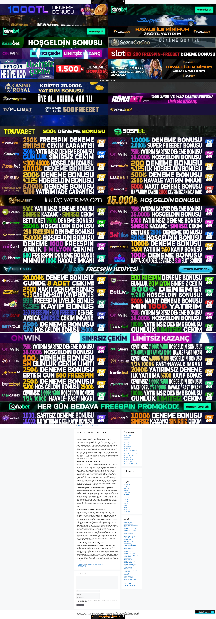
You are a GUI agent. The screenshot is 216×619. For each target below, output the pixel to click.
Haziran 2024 (127, 511)
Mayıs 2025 (126, 494)
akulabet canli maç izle (130, 528)
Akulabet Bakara (127, 457)
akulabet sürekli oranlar (82, 564)
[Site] (54, 142)
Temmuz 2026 (127, 484)
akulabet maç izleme (129, 553)
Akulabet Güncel (127, 444)
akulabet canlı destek (130, 530)
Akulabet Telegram (128, 562)
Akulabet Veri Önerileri (82, 565)
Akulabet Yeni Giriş (128, 568)
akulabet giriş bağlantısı (127, 543)
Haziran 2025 (127, 492)
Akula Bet (126, 441)
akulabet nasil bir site (128, 556)
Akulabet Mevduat (128, 461)
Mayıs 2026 (126, 488)
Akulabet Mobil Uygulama (131, 555)
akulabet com (127, 535)
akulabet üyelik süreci (127, 574)
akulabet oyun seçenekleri (127, 558)
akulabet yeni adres (128, 567)
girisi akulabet (128, 581)
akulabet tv (134, 562)
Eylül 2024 (126, 505)
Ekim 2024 (126, 503)
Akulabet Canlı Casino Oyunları (131, 463)
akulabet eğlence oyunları (129, 536)
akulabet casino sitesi (128, 533)
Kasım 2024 (126, 501)
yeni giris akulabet (130, 585)
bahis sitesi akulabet (128, 577)
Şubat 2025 (126, 496)
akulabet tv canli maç (130, 564)
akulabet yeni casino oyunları (92, 564)
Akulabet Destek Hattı (82, 566)
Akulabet (79, 562)
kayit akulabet (100, 564)
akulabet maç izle (128, 551)
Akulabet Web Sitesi (128, 459)
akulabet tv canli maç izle (129, 565)
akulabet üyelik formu (128, 573)
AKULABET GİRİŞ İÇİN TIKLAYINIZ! (108, 80)
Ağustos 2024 (127, 507)
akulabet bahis (127, 525)
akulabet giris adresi (128, 537)
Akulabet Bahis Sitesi (128, 526)
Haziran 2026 (127, 486)
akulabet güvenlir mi (128, 548)
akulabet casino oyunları (130, 532)
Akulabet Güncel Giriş (128, 547)
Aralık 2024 (126, 499)
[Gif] (108, 200)
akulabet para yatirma (128, 559)
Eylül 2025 (126, 490)
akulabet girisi (128, 539)
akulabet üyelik (127, 571)
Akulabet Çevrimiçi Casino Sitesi (131, 453)
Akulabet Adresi (127, 435)
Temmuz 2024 (127, 509)
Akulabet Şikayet (127, 442)
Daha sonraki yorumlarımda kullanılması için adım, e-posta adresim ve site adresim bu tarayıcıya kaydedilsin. (97, 601)
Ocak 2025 (126, 497)
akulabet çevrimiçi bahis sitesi (130, 570)
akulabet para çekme (129, 561)
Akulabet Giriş (127, 437)
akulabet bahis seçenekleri (134, 525)
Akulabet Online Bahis (129, 455)
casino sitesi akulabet (130, 579)
